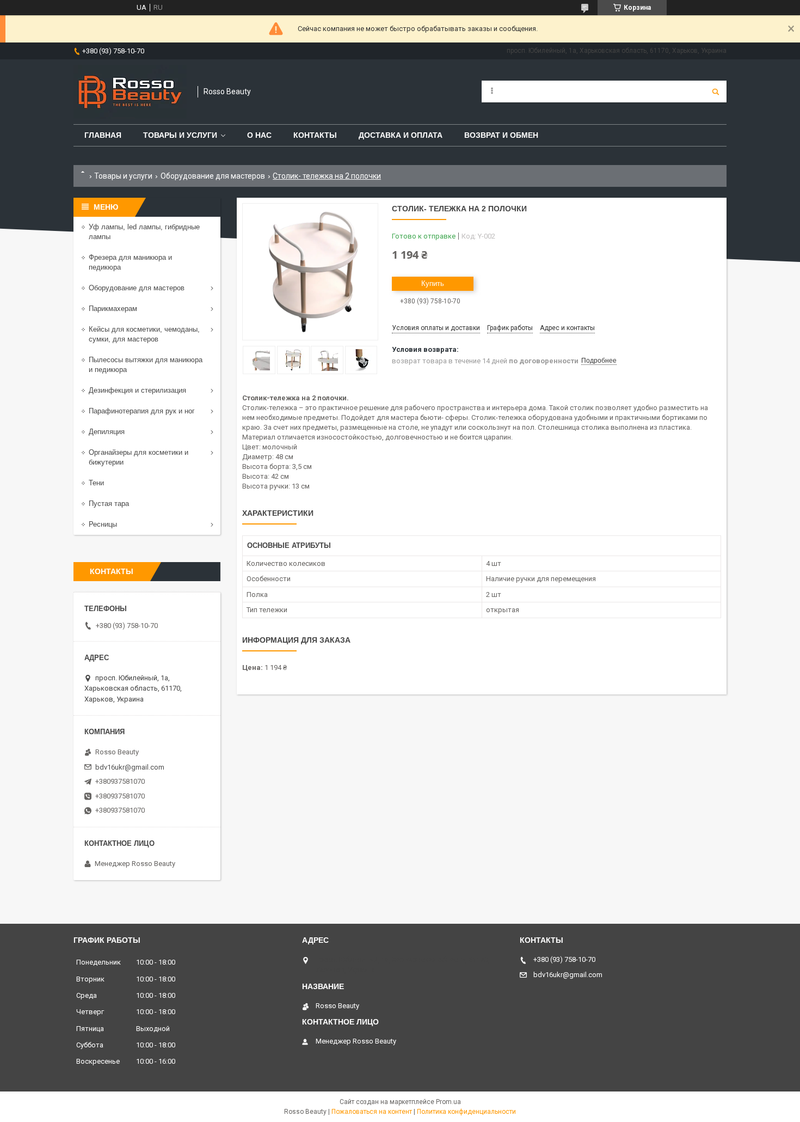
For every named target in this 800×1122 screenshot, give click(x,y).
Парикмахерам (113, 308)
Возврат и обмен (501, 135)
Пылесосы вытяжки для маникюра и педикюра (145, 365)
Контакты (315, 135)
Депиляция (107, 432)
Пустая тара (109, 503)
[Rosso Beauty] (130, 92)
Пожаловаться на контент (371, 1111)
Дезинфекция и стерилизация (137, 390)
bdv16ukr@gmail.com (129, 767)
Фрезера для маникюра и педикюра (130, 262)
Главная (102, 135)
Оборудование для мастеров (213, 176)
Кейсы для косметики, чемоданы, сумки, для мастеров (144, 334)
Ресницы (103, 524)
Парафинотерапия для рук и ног (142, 411)
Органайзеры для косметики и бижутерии (138, 457)
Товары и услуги (180, 135)
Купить (432, 283)
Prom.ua (448, 1102)
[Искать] (716, 91)
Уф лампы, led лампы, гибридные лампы (144, 232)
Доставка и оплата (400, 135)
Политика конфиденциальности (466, 1111)
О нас (259, 135)
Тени (96, 483)
